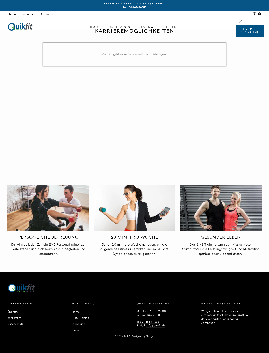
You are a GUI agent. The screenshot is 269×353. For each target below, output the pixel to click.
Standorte (150, 27)
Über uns (13, 14)
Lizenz (172, 27)
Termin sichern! (250, 30)
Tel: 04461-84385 (148, 321)
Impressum (29, 14)
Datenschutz (48, 14)
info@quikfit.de (156, 325)
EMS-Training (119, 27)
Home (95, 27)
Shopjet (150, 336)
